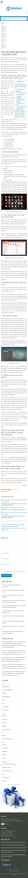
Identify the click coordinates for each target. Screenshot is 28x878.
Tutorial (4, 781)
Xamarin (4, 735)
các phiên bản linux (3, 28)
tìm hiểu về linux (3, 45)
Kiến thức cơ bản (6, 767)
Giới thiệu (16, 870)
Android (4, 716)
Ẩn (22, 81)
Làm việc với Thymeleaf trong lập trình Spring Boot (13, 845)
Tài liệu (4, 758)
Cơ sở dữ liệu (5, 706)
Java (3, 713)
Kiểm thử (4, 726)
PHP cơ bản (5, 748)
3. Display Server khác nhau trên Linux (20, 99)
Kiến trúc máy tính (6, 771)
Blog (3, 700)
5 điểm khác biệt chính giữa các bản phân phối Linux (20, 86)
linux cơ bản (3, 40)
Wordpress (5, 751)
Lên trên (14, 875)
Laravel (4, 744)
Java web (4, 722)
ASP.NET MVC (6, 686)
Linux (3, 774)
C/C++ (4, 703)
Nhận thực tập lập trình (7, 738)
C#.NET (4, 693)
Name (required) (5, 553)
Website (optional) (5, 564)
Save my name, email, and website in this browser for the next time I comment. (13, 572)
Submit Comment (6, 575)
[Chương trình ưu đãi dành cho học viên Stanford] (14, 809)
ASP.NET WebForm (7, 690)
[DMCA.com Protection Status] (5, 824)
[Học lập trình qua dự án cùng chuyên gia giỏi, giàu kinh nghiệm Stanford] (26, 13)
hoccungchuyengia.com (14, 873)
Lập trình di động (6, 729)
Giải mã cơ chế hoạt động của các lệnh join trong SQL (14, 847)
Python (4, 754)
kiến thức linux (3, 35)
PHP (3, 742)
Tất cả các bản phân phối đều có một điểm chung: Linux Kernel (20, 111)
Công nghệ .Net (6, 696)
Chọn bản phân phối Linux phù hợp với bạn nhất (20, 116)
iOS (3, 732)
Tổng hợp (4, 761)
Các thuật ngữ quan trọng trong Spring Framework (13, 842)
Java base (4, 719)
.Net (3, 684)
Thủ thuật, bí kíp (6, 777)
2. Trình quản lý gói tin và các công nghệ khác (21, 94)
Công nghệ (5, 710)
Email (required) (5, 558)
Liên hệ (10, 870)
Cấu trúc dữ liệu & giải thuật (9, 764)
